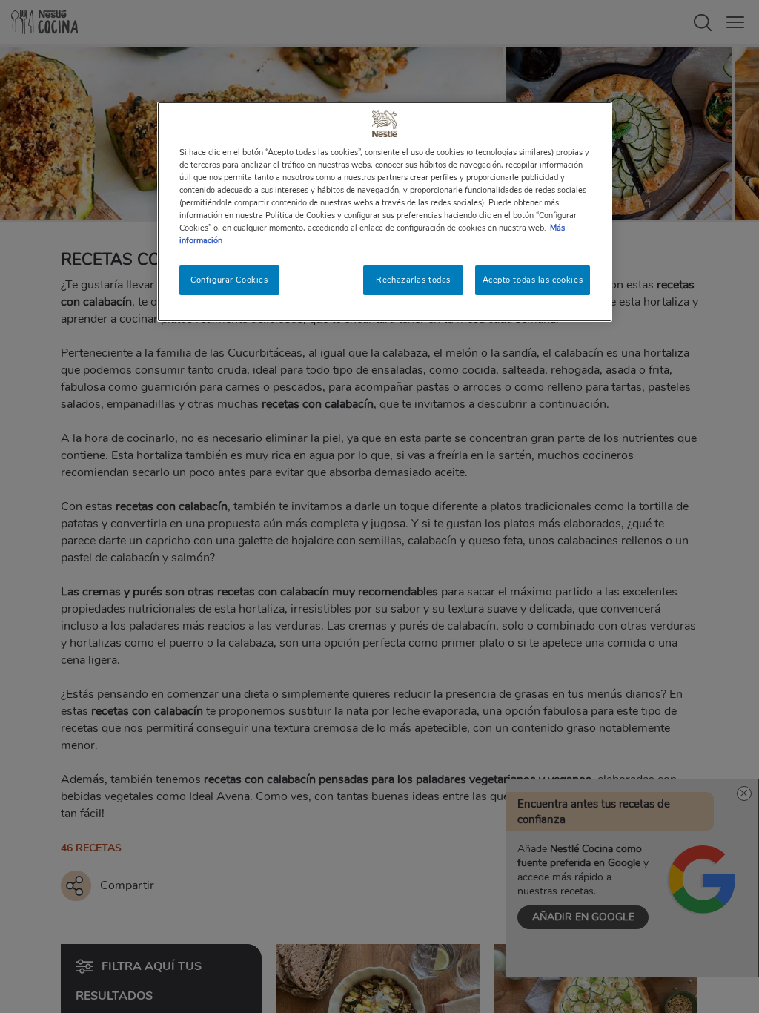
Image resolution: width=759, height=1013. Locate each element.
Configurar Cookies (229, 280)
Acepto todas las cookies (533, 280)
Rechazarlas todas (413, 280)
